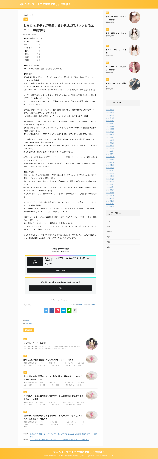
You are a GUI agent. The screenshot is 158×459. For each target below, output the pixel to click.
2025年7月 (110, 137)
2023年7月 (110, 204)
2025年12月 (110, 126)
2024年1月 (110, 187)
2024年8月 (110, 168)
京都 (108, 226)
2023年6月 (110, 206)
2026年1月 (110, 123)
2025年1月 (110, 154)
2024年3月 (110, 182)
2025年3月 (110, 148)
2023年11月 (110, 193)
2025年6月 (110, 140)
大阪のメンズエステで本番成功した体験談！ (45, 4)
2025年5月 (110, 143)
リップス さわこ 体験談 (34, 343)
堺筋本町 (29, 324)
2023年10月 (110, 195)
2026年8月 (110, 110)
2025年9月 (110, 132)
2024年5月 (110, 176)
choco (80, 304)
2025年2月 (110, 151)
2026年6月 (110, 112)
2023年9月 (110, 198)
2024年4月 (110, 179)
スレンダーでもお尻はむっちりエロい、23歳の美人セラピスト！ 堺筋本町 (59, 440)
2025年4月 (110, 146)
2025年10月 (110, 129)
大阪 (27, 320)
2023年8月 (110, 201)
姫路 (108, 247)
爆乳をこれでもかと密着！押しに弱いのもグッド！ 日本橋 (48, 360)
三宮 (108, 221)
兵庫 (108, 237)
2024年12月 (110, 157)
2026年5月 (110, 115)
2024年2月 (110, 184)
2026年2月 (110, 121)
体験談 (109, 232)
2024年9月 (110, 165)
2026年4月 (110, 118)
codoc (93, 304)
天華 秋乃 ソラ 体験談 (116, 33)
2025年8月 (110, 135)
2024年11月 (110, 159)
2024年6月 (110, 173)
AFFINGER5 (109, 456)
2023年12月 (110, 190)
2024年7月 (110, 170)
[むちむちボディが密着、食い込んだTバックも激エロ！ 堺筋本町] (63, 310)
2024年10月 (110, 162)
